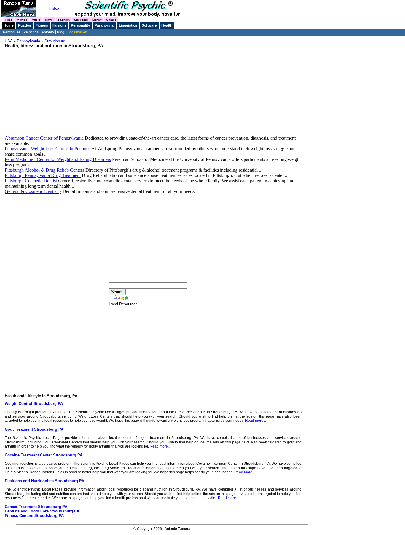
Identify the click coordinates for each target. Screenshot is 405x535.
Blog (60, 32)
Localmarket (77, 32)
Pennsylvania (28, 41)
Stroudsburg (54, 41)
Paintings (31, 32)
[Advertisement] (153, 89)
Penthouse (11, 32)
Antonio (48, 32)
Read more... (255, 421)
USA (8, 41)
